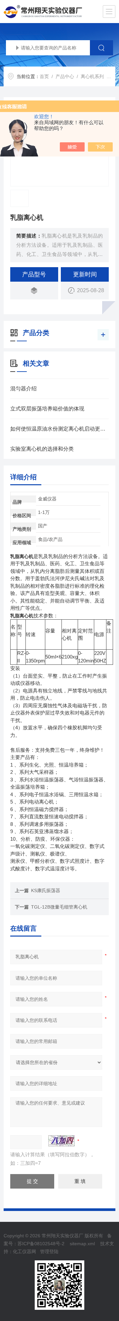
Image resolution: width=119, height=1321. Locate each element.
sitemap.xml (82, 1243)
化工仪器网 (24, 1251)
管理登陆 (49, 1251)
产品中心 (65, 76)
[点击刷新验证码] (61, 1140)
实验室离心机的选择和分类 (42, 449)
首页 (44, 76)
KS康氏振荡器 (45, 890)
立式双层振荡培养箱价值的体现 (47, 408)
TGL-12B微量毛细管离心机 (59, 907)
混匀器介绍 (23, 388)
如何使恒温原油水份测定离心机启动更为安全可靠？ (59, 429)
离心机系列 (92, 76)
